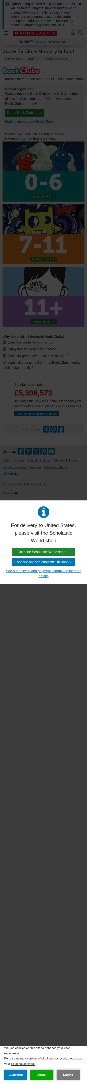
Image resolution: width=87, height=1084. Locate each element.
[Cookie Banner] (43, 1065)
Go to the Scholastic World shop (41, 552)
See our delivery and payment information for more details (43, 573)
